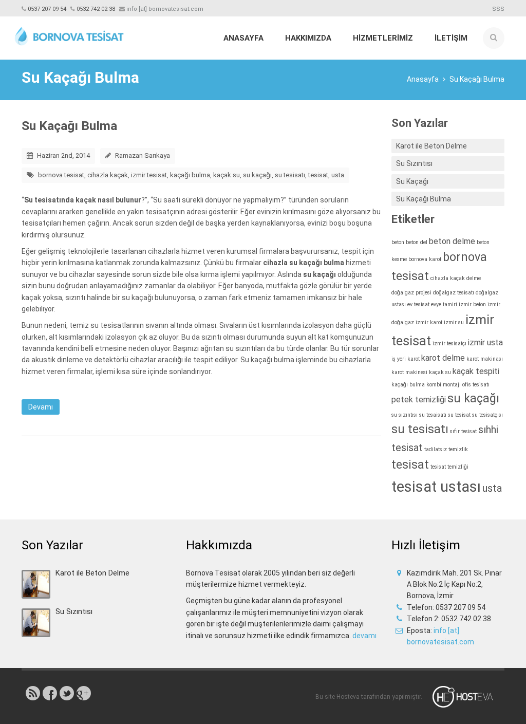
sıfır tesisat (463, 431)
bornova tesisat (61, 175)
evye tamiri (444, 304)
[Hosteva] (469, 696)
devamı (364, 636)
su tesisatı (290, 175)
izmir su (454, 322)
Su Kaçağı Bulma (69, 125)
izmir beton (472, 304)
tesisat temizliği (449, 466)
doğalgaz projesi (411, 292)
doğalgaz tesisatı (453, 292)
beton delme (452, 241)
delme (473, 278)
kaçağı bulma (190, 175)
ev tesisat (418, 304)
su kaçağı (257, 175)
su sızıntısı (404, 415)
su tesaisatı (432, 415)
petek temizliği (418, 399)
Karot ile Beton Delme (431, 146)
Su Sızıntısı (414, 163)
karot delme (443, 358)
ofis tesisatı (476, 384)
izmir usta (485, 342)
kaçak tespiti (476, 371)
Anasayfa (243, 38)
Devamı (40, 407)
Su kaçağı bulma (267, 360)
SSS (498, 9)
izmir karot (429, 322)
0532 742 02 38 (96, 9)
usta (337, 175)
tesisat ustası (436, 486)
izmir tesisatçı (449, 343)
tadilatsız (435, 449)
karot (413, 359)
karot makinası (484, 359)
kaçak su (226, 175)
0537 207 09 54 (47, 9)
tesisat (318, 175)
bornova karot (424, 259)
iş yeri (398, 359)
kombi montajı (443, 384)
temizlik (458, 449)
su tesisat (459, 415)
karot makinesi (409, 372)
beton (397, 242)
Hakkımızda (308, 38)
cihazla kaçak (107, 175)
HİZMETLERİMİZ (383, 38)
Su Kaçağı (412, 181)
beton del (416, 242)
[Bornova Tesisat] (69, 34)
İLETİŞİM (451, 38)
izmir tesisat (149, 175)
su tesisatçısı (487, 415)
